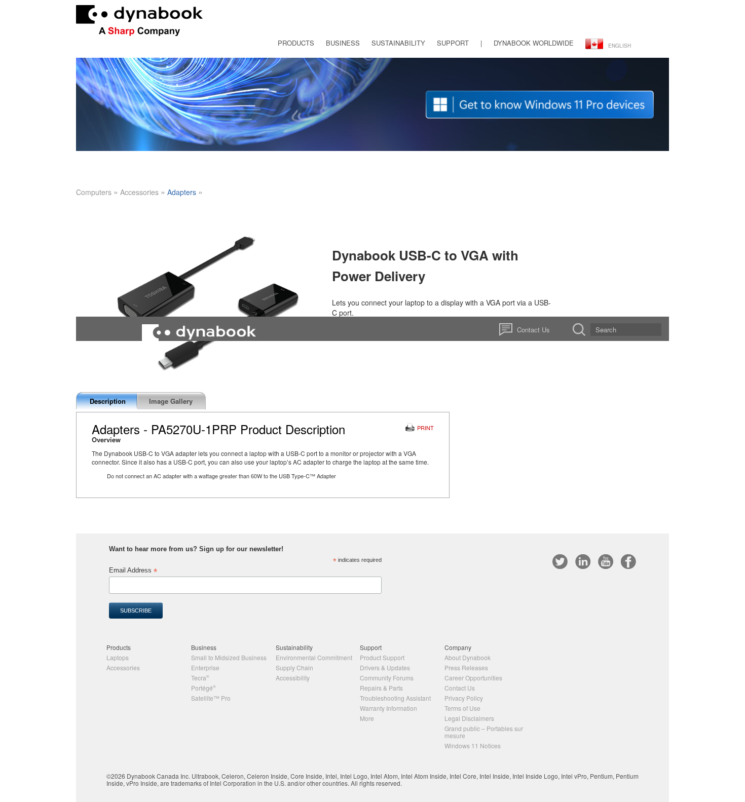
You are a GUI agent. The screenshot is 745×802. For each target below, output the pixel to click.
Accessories (139, 192)
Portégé (203, 687)
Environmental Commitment (314, 657)
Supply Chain (294, 667)
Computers (93, 192)
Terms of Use (462, 708)
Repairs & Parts (381, 687)
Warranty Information (388, 708)
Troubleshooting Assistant (395, 698)
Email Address (133, 570)
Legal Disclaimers (469, 718)
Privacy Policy (463, 698)
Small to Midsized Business (229, 657)
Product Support (382, 657)
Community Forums (387, 677)
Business (343, 43)
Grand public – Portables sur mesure (483, 732)
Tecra (200, 677)
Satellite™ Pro (211, 698)
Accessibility (293, 677)
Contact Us (459, 687)
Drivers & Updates (385, 667)
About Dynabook (467, 657)
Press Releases (466, 667)
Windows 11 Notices (472, 745)
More (367, 718)
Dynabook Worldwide (534, 43)
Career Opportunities (473, 677)
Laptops (117, 657)
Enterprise (205, 667)
